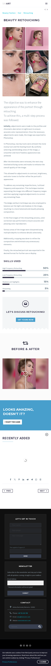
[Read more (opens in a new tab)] (25, 313)
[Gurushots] (24, 645)
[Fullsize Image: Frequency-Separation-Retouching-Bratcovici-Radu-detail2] (13, 61)
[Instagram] (30, 645)
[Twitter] (15, 479)
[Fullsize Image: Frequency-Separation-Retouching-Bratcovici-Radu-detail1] (13, 85)
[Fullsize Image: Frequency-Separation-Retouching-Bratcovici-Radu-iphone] (37, 85)
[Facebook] (11, 479)
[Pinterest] (19, 479)
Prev (8, 491)
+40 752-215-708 (23, 613)
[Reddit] (28, 479)
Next (42, 491)
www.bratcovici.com (24, 620)
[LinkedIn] (23, 479)
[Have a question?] (27, 645)
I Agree (42, 662)
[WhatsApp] (36, 479)
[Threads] (40, 479)
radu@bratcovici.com (23, 617)
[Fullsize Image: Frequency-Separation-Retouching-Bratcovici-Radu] (13, 38)
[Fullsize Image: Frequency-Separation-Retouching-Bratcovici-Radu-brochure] (37, 61)
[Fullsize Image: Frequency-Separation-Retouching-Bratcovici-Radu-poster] (37, 38)
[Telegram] (32, 479)
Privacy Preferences (9, 662)
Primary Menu (46, 3)
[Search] (40, 626)
